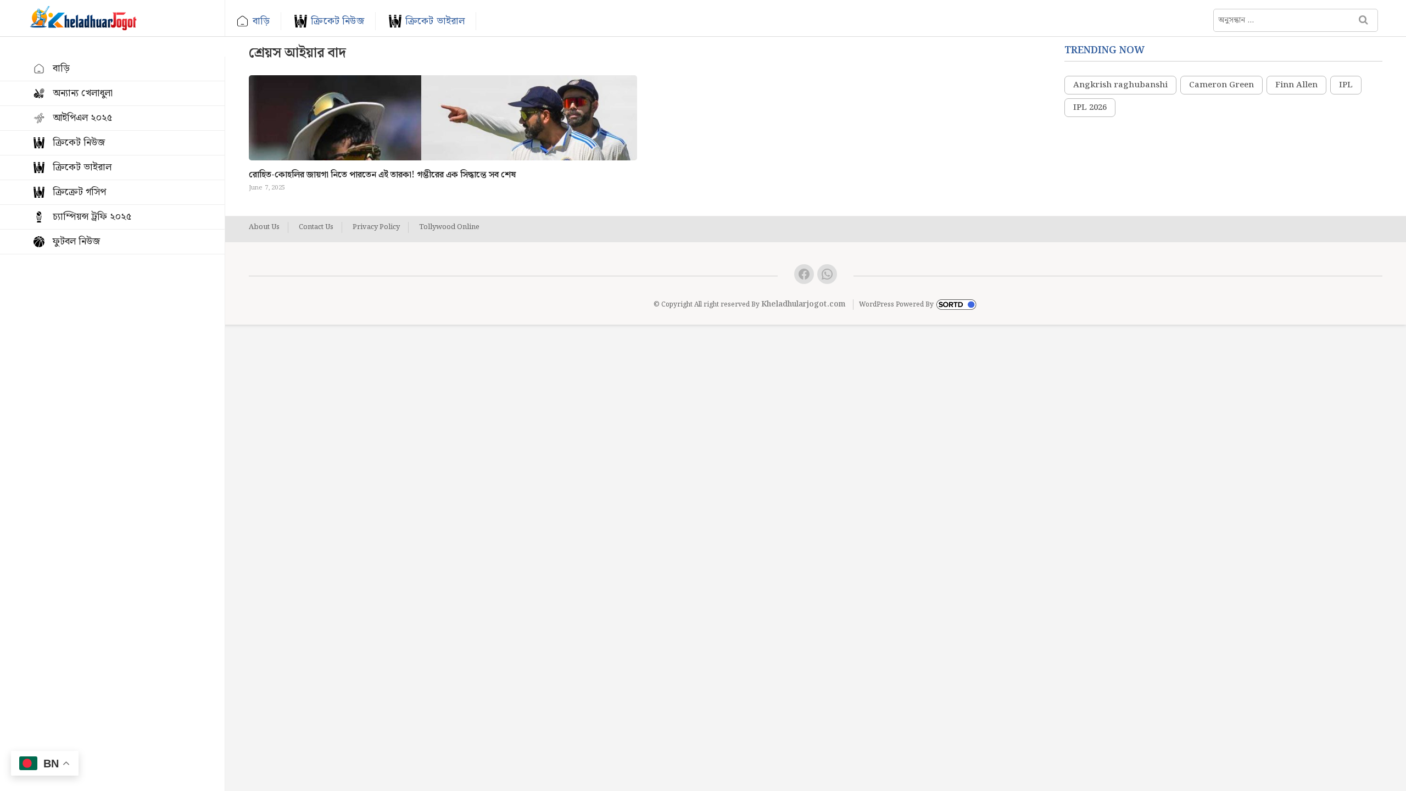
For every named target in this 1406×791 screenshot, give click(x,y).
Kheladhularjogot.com (803, 304)
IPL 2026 (1090, 107)
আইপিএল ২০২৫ (82, 118)
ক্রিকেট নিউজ (337, 21)
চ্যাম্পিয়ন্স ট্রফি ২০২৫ (92, 217)
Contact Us (316, 227)
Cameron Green (1221, 85)
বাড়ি (261, 21)
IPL (1346, 85)
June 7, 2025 (267, 188)
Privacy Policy (376, 227)
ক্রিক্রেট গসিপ (79, 192)
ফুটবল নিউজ (76, 241)
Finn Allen (1296, 85)
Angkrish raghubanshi (1120, 85)
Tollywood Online (449, 227)
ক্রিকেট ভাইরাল (435, 21)
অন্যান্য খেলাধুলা (83, 93)
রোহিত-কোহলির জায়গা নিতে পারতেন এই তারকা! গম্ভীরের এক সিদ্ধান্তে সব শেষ (382, 175)
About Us (264, 227)
